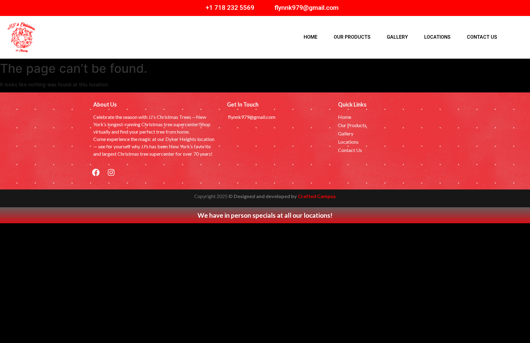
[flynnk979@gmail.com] (265, 8)
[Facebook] (95, 172)
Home (310, 37)
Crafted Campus (317, 196)
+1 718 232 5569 (229, 7)
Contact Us (482, 37)
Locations (437, 37)
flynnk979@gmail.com (307, 7)
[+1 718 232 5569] (196, 8)
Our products (352, 37)
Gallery (397, 37)
